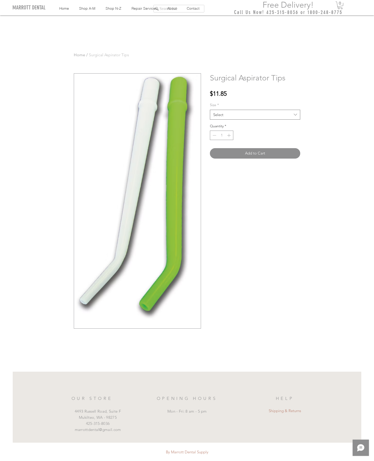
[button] (340, 5)
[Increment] (229, 135)
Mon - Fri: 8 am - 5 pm (187, 411)
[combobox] (255, 115)
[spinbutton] (221, 135)
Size (214, 105)
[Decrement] (214, 135)
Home (79, 54)
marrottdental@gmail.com (98, 429)
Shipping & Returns (285, 410)
